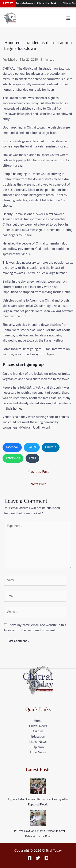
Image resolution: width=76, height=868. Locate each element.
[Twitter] (38, 858)
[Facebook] (29, 858)
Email (32, 458)
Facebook (12, 447)
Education (38, 736)
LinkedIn (50, 447)
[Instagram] (46, 858)
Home (38, 720)
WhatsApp (13, 458)
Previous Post (38, 471)
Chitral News (38, 726)
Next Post (38, 484)
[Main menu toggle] (68, 18)
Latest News (38, 742)
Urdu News (38, 752)
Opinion (38, 747)
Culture (38, 731)
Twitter (31, 447)
